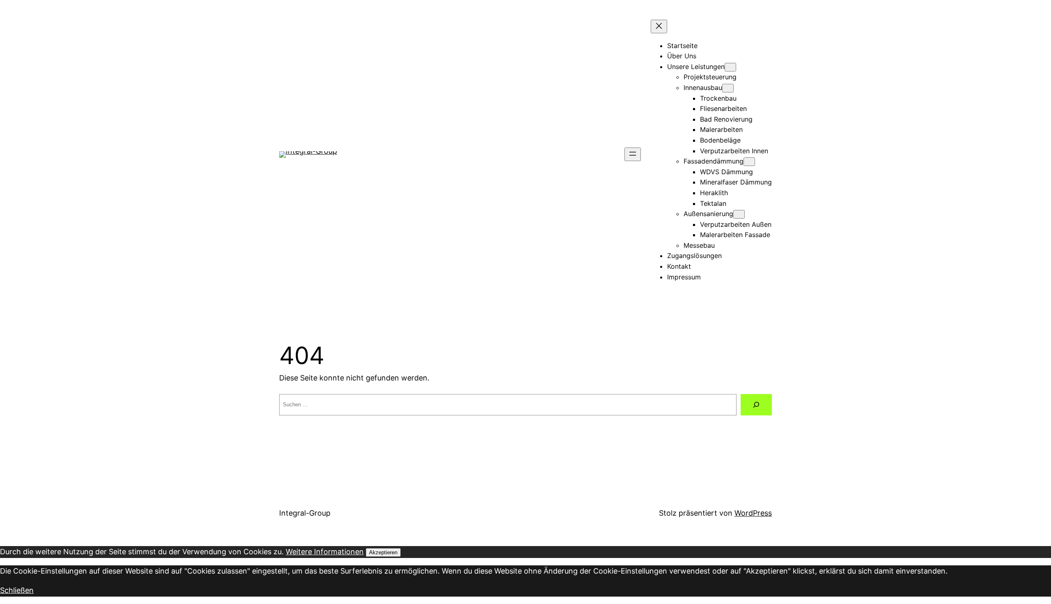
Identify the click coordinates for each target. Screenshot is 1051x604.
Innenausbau (703, 87)
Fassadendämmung (714, 161)
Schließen (17, 590)
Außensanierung (708, 214)
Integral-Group (304, 513)
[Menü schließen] (659, 26)
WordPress (753, 513)
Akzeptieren (383, 552)
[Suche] (756, 404)
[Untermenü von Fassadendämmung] (749, 161)
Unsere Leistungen (696, 66)
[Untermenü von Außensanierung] (739, 214)
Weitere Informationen (325, 551)
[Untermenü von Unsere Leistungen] (730, 67)
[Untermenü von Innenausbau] (728, 88)
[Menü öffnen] (632, 154)
